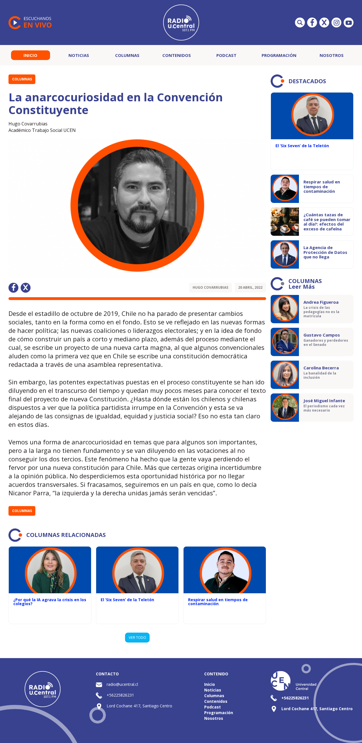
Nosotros (332, 55)
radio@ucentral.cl (122, 684)
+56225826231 (120, 695)
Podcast (226, 55)
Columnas (127, 55)
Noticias (78, 55)
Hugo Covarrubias (210, 287)
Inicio (30, 55)
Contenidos (176, 55)
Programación (279, 55)
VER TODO (137, 637)
